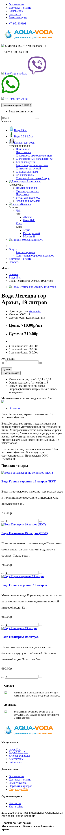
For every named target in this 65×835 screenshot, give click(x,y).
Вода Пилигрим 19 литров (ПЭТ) (24, 533)
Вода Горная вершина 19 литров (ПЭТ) (28, 481)
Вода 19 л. (15, 749)
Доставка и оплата (20, 7)
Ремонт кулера (18, 782)
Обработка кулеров (20, 786)
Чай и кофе (15, 762)
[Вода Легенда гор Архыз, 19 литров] (32, 286)
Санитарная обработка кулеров (35, 255)
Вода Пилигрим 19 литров (19, 637)
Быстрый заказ (11, 373)
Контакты (15, 14)
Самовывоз (16, 10)
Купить (6, 369)
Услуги (13, 249)
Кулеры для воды (19, 755)
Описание (15, 408)
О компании (16, 4)
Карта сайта (16, 806)
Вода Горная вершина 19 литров (24, 585)
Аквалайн (35, 311)
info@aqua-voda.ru (15, 73)
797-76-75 (16, 98)
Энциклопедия (18, 17)
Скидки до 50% (18, 789)
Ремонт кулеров (25, 252)
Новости (14, 262)
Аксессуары (16, 758)
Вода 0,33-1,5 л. (18, 752)
